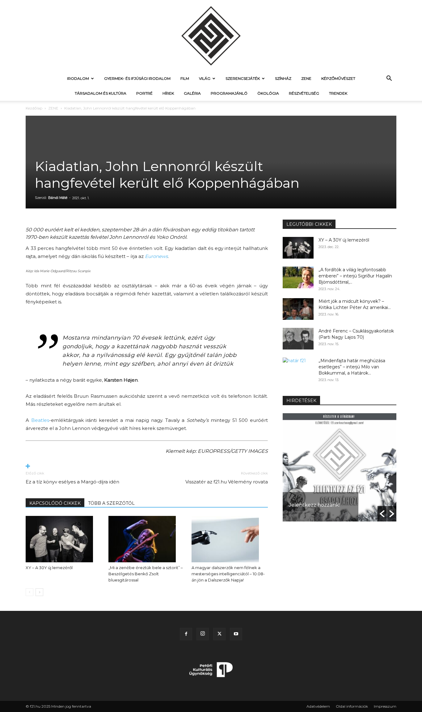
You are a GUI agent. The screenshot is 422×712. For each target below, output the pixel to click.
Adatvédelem (318, 706)
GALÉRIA (192, 93)
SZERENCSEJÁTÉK (243, 78)
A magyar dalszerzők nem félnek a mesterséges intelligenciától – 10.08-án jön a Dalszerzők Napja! (228, 573)
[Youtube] (236, 634)
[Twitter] (219, 634)
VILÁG (204, 78)
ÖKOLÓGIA (268, 93)
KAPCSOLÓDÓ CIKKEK (55, 503)
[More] (147, 466)
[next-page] (39, 592)
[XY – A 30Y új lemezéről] (64, 539)
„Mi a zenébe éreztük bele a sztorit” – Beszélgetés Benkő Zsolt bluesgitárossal (145, 573)
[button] (389, 79)
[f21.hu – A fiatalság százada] (211, 35)
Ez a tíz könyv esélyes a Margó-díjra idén (72, 482)
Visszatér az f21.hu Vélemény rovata (226, 482)
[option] (297, 467)
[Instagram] (202, 634)
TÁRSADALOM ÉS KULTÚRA (100, 93)
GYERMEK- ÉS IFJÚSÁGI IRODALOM (137, 78)
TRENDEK (338, 93)
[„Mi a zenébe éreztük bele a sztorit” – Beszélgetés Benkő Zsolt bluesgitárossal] (146, 539)
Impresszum (385, 706)
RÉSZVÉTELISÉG (304, 93)
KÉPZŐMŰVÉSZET (338, 78)
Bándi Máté (57, 197)
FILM (184, 78)
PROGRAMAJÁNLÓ (229, 93)
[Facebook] (186, 634)
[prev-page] (29, 592)
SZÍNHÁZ (283, 78)
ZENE (306, 78)
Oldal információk (352, 706)
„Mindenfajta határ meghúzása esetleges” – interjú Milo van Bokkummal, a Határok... (352, 367)
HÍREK (168, 93)
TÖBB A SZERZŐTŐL (111, 503)
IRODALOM (78, 78)
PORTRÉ (144, 93)
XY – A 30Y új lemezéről (49, 567)
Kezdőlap (34, 108)
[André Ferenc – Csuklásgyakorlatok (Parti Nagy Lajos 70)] (298, 339)
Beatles (40, 420)
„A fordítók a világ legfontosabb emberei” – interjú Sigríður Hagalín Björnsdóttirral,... (355, 276)
